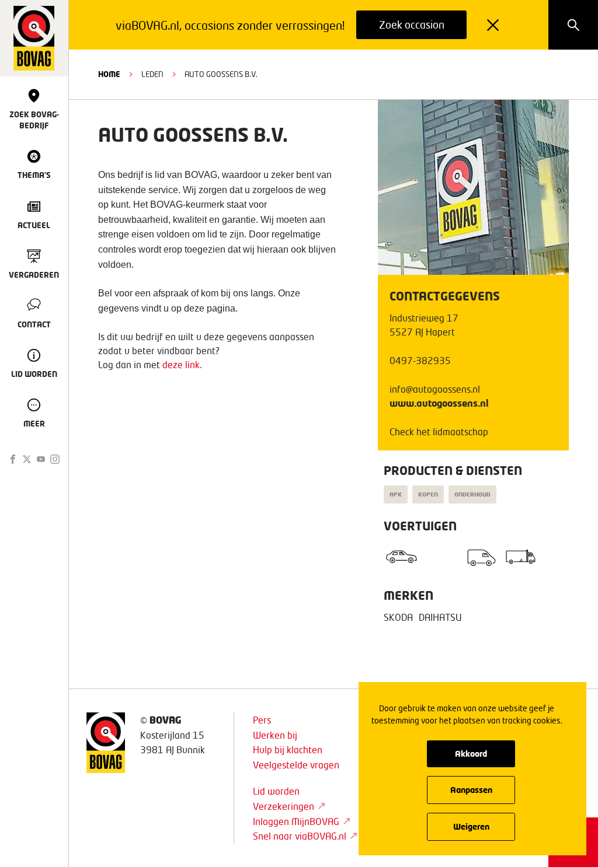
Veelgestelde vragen (296, 764)
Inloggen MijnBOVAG (296, 821)
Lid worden (276, 790)
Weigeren (471, 826)
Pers (262, 719)
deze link (181, 364)
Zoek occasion (411, 24)
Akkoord (471, 753)
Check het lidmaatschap (439, 431)
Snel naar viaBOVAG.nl (299, 835)
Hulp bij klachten (287, 749)
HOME (109, 74)
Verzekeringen (283, 806)
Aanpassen (471, 790)
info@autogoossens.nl (435, 388)
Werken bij (275, 734)
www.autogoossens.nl (439, 402)
